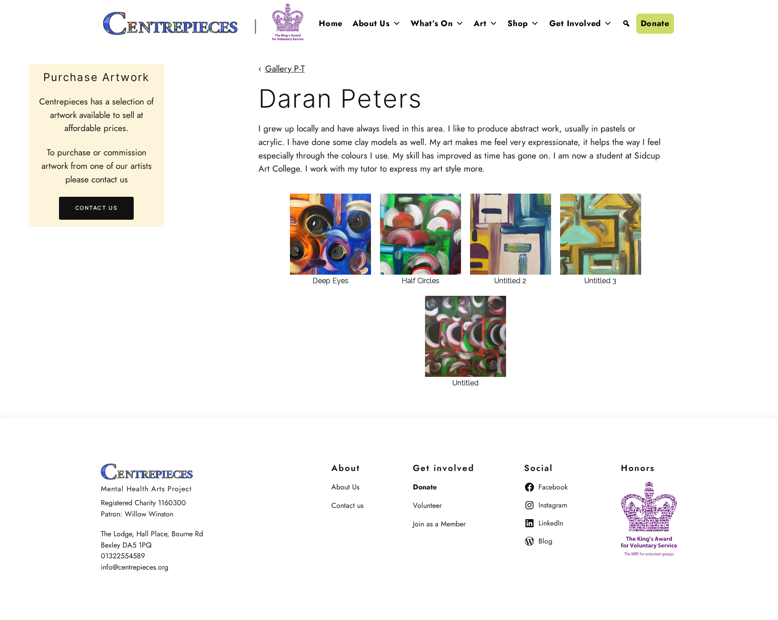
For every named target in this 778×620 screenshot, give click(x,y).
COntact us (96, 208)
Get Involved (575, 23)
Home (331, 23)
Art (480, 23)
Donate (655, 23)
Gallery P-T (285, 68)
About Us (371, 23)
